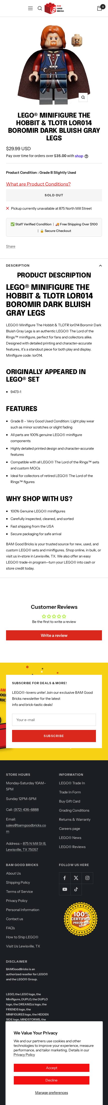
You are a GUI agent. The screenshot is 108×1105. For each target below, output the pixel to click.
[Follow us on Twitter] (76, 878)
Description (18, 265)
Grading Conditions (74, 810)
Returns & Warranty (74, 819)
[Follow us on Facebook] (64, 878)
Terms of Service (19, 891)
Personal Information (22, 909)
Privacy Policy (24, 1054)
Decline (51, 1080)
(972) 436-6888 (26, 809)
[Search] (40, 8)
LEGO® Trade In (72, 783)
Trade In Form (70, 792)
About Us (13, 873)
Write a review (54, 635)
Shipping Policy (18, 882)
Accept (51, 1068)
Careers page (69, 828)
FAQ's (10, 928)
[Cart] (99, 8)
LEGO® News (70, 837)
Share (10, 246)
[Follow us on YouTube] (64, 889)
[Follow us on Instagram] (87, 878)
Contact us (14, 919)
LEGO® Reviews (72, 846)
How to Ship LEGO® (22, 937)
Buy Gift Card (69, 801)
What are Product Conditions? (38, 184)
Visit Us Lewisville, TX (23, 946)
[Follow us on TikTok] (76, 889)
